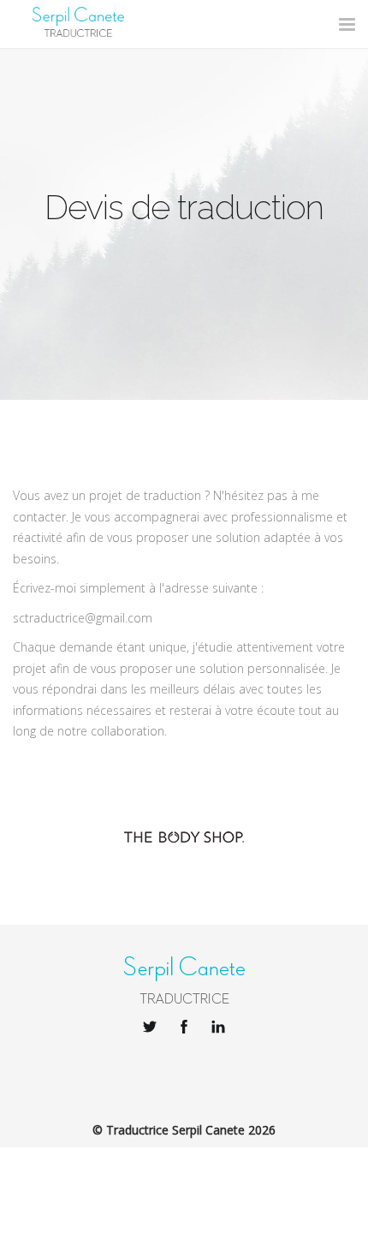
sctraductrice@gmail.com (82, 618)
